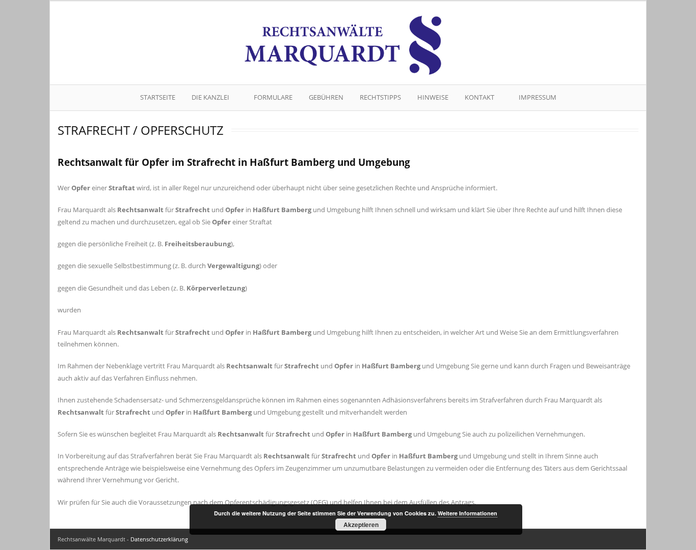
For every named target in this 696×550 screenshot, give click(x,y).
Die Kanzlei (210, 97)
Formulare (273, 97)
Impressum (537, 97)
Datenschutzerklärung (159, 539)
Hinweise (432, 97)
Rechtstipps (380, 97)
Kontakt (479, 97)
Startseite (157, 97)
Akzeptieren (361, 524)
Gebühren (326, 97)
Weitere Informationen (467, 513)
